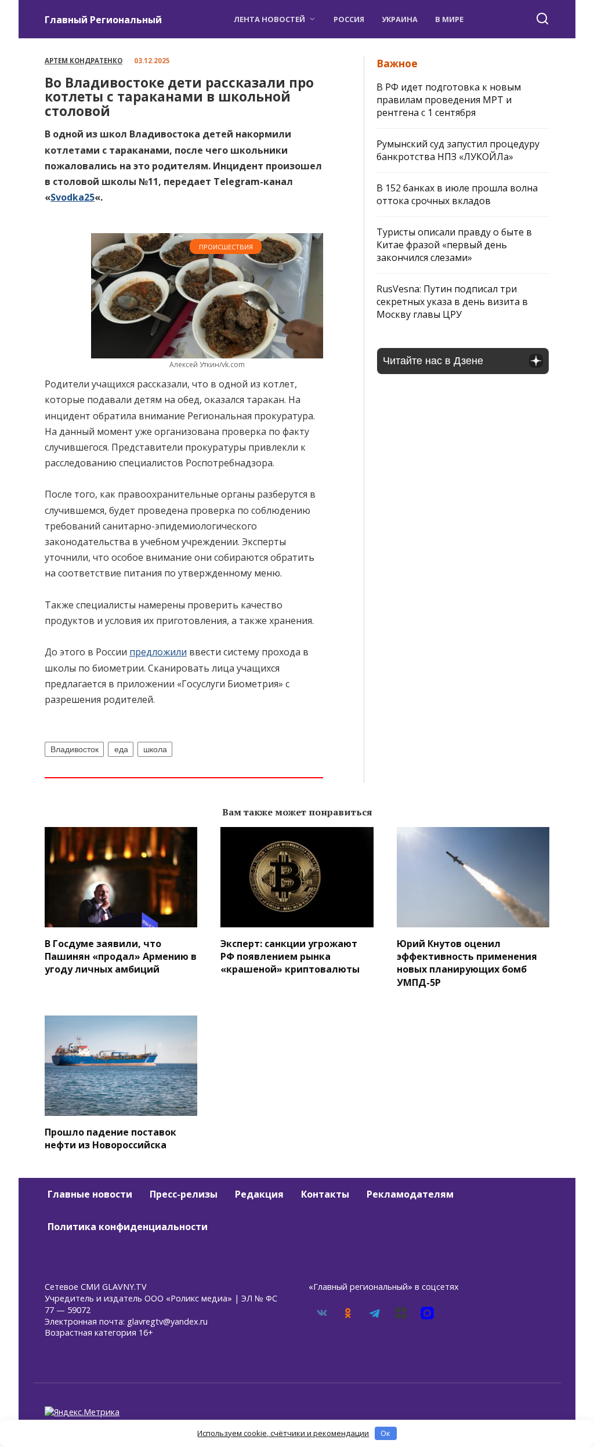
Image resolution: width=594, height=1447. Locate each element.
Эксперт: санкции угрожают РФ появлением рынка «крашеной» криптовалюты (290, 956)
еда (121, 749)
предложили (158, 651)
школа (155, 749)
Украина (400, 19)
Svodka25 (72, 197)
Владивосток (74, 749)
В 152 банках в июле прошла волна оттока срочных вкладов (457, 194)
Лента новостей (269, 19)
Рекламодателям (410, 1194)
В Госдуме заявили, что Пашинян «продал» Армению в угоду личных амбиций (121, 956)
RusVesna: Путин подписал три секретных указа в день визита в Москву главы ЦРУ (452, 301)
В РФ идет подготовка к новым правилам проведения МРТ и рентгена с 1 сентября (448, 100)
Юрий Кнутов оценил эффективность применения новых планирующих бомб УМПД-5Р (467, 962)
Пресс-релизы (184, 1194)
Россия (349, 19)
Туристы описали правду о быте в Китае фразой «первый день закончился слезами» (454, 245)
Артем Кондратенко (83, 60)
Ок (385, 1433)
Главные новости (90, 1194)
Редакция (259, 1194)
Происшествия (226, 246)
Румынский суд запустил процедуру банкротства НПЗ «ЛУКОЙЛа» (457, 150)
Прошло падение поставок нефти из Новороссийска (110, 1138)
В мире (449, 19)
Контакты (325, 1194)
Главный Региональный (103, 19)
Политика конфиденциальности (128, 1226)
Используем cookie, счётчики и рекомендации (283, 1433)
